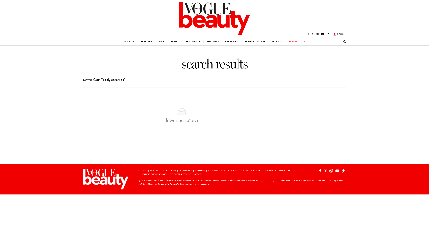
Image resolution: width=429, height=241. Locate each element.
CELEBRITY (231, 41)
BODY (174, 41)
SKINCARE (146, 41)
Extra (276, 41)
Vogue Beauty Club (180, 174)
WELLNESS (213, 41)
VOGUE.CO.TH (296, 41)
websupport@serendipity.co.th (195, 184)
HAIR (161, 41)
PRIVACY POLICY (322, 180)
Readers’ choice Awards (154, 174)
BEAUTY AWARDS (254, 41)
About (197, 174)
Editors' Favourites (251, 170)
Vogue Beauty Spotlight (278, 170)
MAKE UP (129, 41)
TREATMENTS (192, 41)
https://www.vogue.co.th (270, 180)
